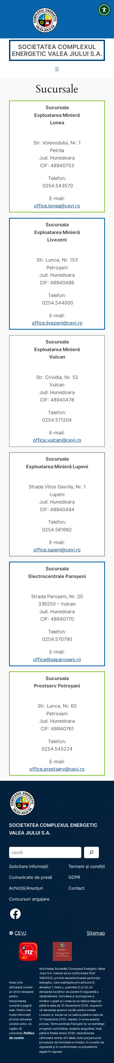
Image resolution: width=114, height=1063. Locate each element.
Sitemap (96, 933)
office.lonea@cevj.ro (57, 206)
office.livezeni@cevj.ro (57, 323)
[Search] (91, 852)
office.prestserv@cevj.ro (57, 769)
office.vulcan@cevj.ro (57, 440)
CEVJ (20, 933)
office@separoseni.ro (57, 659)
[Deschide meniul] (57, 69)
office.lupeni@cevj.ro (57, 550)
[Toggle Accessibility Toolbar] (104, 10)
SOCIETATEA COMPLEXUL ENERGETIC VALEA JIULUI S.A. (57, 50)
